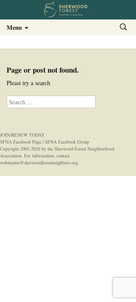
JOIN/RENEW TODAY (22, 135)
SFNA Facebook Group (67, 142)
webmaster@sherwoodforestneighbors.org (39, 162)
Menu (14, 27)
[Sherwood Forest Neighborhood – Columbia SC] (68, 9)
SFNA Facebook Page (20, 142)
